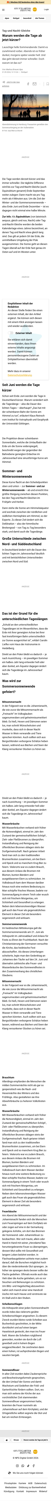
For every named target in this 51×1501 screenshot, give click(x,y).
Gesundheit (27, 18)
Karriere (22, 1483)
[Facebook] (34, 1466)
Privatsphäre (10, 1483)
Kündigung (9, 1491)
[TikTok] (28, 1466)
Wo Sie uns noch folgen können (28, 1473)
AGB (30, 1483)
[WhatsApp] (23, 1466)
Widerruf (43, 1491)
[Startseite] (6, 1440)
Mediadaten (11, 1487)
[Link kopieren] (23, 84)
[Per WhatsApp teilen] (39, 84)
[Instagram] (17, 1466)
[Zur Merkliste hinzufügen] (47, 84)
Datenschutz (41, 1483)
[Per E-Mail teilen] (34, 84)
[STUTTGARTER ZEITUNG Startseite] (25, 9)
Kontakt (20, 1491)
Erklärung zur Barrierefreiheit (32, 1487)
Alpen (7, 18)
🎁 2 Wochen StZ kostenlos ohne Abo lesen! (25, 2)
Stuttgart (16, 18)
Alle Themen (39, 18)
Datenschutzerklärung (20, 375)
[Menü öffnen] (3, 9)
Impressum (31, 1491)
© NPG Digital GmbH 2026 (25, 1458)
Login (46, 9)
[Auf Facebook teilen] (28, 84)
